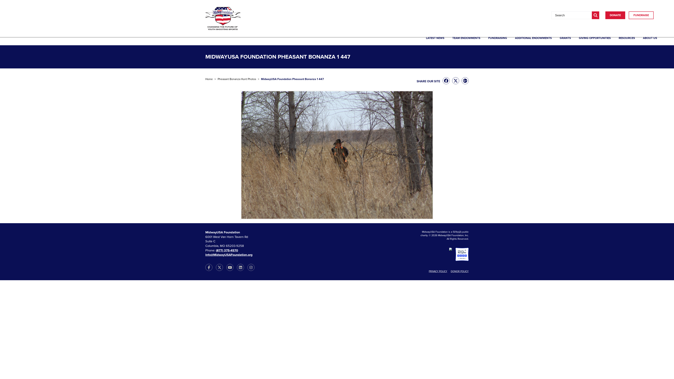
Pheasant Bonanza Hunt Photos (237, 79)
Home (209, 79)
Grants (565, 38)
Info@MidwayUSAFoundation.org (229, 255)
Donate (615, 15)
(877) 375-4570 (227, 250)
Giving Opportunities (595, 38)
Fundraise (641, 15)
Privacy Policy (438, 271)
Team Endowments (466, 38)
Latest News (435, 38)
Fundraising (497, 38)
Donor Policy (460, 271)
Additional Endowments (533, 38)
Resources (627, 38)
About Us (650, 38)
